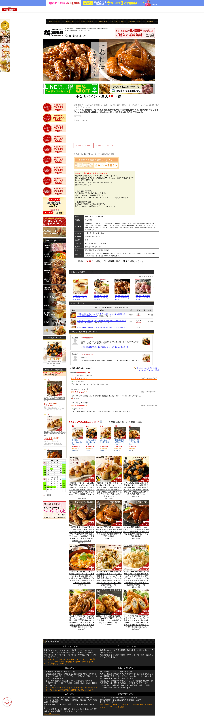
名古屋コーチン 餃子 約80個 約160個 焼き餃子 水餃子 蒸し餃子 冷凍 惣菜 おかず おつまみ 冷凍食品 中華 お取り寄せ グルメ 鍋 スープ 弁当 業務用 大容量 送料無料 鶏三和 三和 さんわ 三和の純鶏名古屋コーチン (109, 578)
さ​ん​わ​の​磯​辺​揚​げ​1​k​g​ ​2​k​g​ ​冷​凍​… (91, 442)
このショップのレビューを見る (149, 370)
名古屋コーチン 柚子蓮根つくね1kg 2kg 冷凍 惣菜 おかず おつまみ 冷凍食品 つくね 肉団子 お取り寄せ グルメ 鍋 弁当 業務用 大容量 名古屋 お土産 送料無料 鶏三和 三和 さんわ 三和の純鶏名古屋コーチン (109, 489)
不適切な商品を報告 (107, 154)
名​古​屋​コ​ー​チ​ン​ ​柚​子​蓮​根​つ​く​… (105, 442)
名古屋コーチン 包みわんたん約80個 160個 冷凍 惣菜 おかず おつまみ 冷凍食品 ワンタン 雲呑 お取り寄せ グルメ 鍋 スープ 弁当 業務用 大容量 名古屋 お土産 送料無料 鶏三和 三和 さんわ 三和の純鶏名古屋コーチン (136, 578)
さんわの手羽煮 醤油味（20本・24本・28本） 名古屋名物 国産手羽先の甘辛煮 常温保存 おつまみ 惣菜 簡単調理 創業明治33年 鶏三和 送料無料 (109, 531)
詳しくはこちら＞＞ (52, 714)
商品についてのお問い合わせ (86, 154)
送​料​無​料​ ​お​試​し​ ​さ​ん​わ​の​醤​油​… (134, 442)
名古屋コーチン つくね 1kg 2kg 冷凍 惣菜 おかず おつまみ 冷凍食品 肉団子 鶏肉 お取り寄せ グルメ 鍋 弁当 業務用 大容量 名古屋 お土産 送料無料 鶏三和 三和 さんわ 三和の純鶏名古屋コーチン (82, 489)
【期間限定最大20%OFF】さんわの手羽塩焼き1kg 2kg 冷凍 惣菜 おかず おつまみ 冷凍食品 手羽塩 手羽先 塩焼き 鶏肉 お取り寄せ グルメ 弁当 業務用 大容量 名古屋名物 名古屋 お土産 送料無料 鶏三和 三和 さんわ (81, 534)
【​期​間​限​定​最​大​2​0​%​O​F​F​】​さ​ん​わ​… (119, 442)
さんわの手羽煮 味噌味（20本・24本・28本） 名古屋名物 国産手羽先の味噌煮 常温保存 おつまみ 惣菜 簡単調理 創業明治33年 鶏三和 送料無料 (136, 531)
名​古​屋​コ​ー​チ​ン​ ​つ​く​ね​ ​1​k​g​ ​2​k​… (77, 442)
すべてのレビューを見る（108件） (148, 368)
